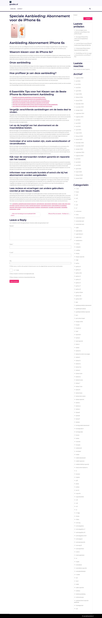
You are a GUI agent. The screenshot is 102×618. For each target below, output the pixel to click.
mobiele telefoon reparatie (82, 464)
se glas (77, 561)
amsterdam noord (80, 217)
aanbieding (15, 203)
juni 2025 (78, 123)
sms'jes (24, 207)
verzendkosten (44, 207)
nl (76, 470)
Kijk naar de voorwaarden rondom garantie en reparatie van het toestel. (31, 102)
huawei (77, 324)
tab (77, 577)
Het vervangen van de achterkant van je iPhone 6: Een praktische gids (82, 32)
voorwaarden (57, 207)
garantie (17, 205)
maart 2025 (79, 133)
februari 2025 (79, 136)
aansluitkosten (40, 203)
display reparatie (80, 256)
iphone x (78, 409)
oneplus (78, 477)
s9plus (77, 519)
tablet (77, 584)
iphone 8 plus (79, 393)
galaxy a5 (78, 266)
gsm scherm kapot (80, 318)
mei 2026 (78, 87)
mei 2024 (78, 165)
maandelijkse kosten (46, 205)
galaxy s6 (78, 282)
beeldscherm (79, 240)
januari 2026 (79, 100)
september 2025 (80, 113)
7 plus (77, 188)
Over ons (13, 8)
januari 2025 (79, 139)
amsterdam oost (80, 221)
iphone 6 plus (79, 373)
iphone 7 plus (79, 386)
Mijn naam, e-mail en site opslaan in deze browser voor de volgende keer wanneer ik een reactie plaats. (37, 266)
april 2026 (78, 90)
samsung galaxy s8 (80, 532)
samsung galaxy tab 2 (81, 535)
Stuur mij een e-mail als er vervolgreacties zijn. (22, 273)
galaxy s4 (78, 276)
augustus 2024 (79, 155)
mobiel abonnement (81, 457)
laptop (77, 438)
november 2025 (80, 107)
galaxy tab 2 (79, 298)
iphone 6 (78, 370)
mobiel (77, 454)
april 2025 (78, 129)
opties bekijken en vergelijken (59, 205)
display (77, 253)
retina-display (18, 207)
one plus (78, 474)
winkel (18, 209)
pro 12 (77, 490)
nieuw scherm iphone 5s (82, 467)
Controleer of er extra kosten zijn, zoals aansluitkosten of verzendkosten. (31, 101)
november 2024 (80, 146)
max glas (78, 444)
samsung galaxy (80, 526)
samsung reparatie (80, 542)
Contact (19, 8)
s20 (77, 503)
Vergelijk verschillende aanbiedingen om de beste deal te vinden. (29, 97)
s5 (76, 509)
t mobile (78, 574)
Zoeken (75, 15)
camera (60, 203)
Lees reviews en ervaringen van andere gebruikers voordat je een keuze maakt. (32, 106)
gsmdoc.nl (14, 4)
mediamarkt (79, 448)
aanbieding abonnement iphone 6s (27, 203)
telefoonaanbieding (80, 594)
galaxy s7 (78, 286)
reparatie (12, 207)
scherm (78, 551)
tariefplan (37, 207)
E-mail (12, 252)
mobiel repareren (80, 461)
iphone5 (78, 412)
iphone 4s (78, 350)
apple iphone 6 (79, 234)
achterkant (78, 211)
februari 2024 (79, 175)
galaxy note (79, 273)
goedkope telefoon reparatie (83, 311)
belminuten (55, 203)
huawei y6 (78, 328)
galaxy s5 (78, 279)
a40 (77, 195)
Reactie (12, 226)
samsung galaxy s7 (80, 529)
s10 (77, 500)
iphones (78, 422)
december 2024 (80, 142)
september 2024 (80, 152)
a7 (76, 208)
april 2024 (78, 168)
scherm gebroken (80, 555)
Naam (11, 244)
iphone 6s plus (79, 380)
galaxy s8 (78, 289)
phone (77, 483)
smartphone (79, 564)
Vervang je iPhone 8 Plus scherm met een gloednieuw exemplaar (81, 38)
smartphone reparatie (81, 568)
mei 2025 (78, 126)
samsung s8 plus (80, 548)
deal (66, 203)
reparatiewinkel (80, 496)
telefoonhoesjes (80, 597)
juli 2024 (78, 158)
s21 (77, 506)
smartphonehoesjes (81, 571)
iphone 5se (78, 367)
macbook (78, 441)
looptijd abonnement (34, 205)
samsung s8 (79, 545)
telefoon (78, 590)
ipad (77, 331)
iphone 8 (78, 389)
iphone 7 (78, 383)
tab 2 (77, 581)
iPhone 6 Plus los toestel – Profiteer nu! (58, 213)
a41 (77, 198)
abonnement (48, 203)
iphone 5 (78, 357)
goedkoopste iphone (81, 308)
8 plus (77, 192)
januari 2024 (79, 178)
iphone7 (78, 419)
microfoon (78, 451)
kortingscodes (79, 432)
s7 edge (78, 513)
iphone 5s (78, 363)
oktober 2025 (79, 110)
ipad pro (78, 337)
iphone (77, 347)
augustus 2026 (79, 77)
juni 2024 (78, 162)
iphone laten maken (80, 396)
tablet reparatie (80, 587)
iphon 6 (78, 344)
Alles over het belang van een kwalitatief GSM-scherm (23, 214)
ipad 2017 (78, 334)
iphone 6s (22, 205)
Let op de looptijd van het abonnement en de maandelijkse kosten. (29, 99)
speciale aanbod (30, 207)
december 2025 (80, 103)
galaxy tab (78, 295)
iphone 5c (78, 360)
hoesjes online (79, 321)
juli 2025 (78, 120)
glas (77, 302)
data (63, 203)
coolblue (78, 250)
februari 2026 (79, 97)
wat (77, 608)
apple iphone (79, 230)
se (76, 558)
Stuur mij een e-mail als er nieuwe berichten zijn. (23, 277)
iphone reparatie (80, 399)
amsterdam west (80, 224)
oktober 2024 (79, 149)
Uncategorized (79, 605)
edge (77, 260)
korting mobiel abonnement (82, 425)
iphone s (78, 402)
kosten (27, 205)
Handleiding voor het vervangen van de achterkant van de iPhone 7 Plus (83, 55)
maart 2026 (79, 94)
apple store (78, 237)
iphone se (78, 406)
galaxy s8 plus (79, 292)
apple (77, 227)
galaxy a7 (78, 269)
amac (77, 214)
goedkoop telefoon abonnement (83, 305)
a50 (77, 204)
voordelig (51, 207)
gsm (77, 315)
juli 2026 (78, 81)
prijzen (77, 487)
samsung (78, 522)
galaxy (77, 263)
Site (10, 260)
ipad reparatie (79, 341)
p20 (77, 480)
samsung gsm (79, 538)
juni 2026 (78, 84)
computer (78, 247)
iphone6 (78, 415)
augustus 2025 (79, 116)
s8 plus (77, 516)
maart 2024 (79, 171)
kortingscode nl (79, 428)
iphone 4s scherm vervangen (83, 354)
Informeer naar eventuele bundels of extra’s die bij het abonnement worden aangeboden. (35, 104)
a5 (76, 201)
